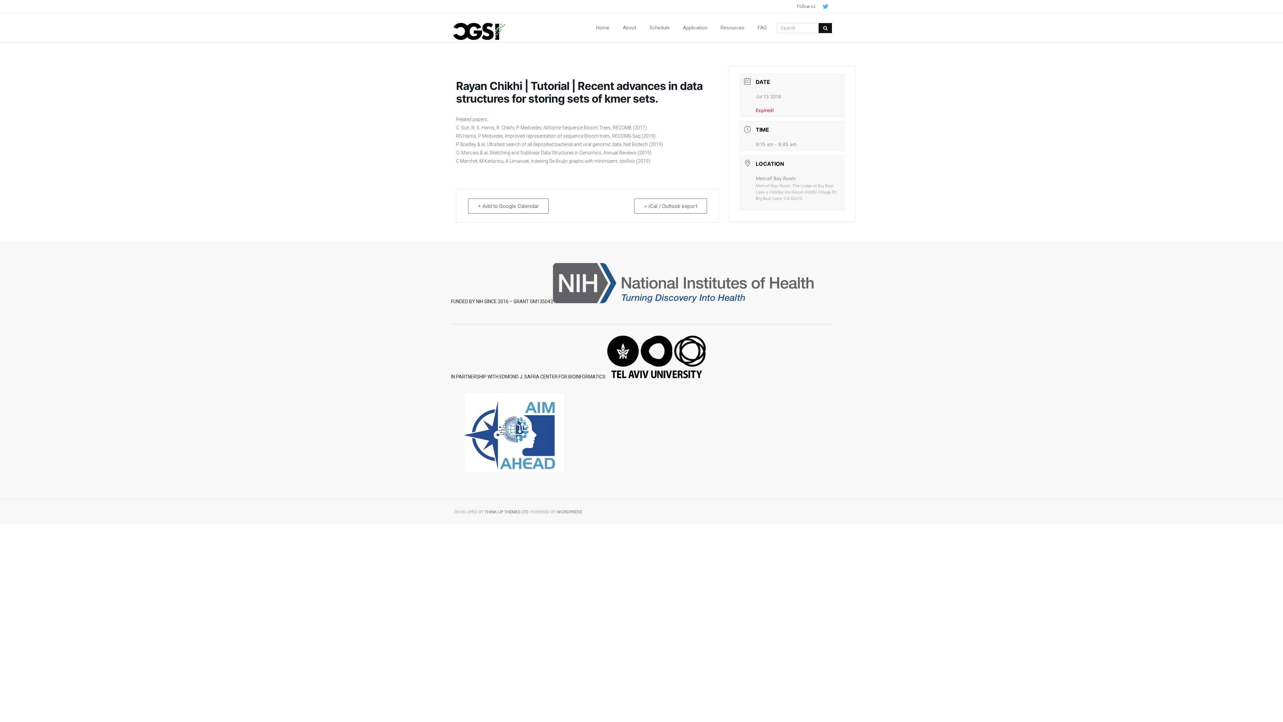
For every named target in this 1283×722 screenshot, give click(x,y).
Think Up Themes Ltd (506, 511)
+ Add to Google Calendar (508, 206)
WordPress (569, 511)
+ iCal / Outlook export (670, 206)
